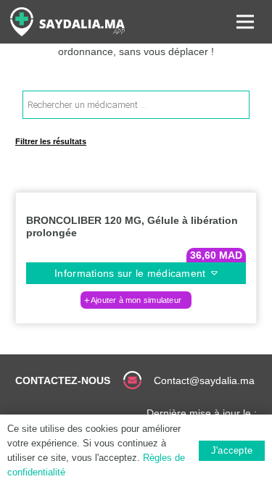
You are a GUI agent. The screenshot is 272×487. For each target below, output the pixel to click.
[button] (136, 300)
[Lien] (67, 21)
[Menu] (245, 22)
